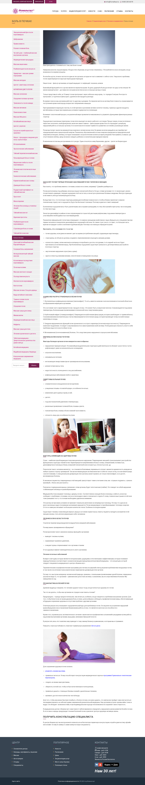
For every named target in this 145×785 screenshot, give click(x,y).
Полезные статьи (61, 765)
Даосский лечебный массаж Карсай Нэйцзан (24, 243)
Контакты (129, 11)
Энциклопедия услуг (77, 11)
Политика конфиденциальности (68, 781)
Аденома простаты (20, 217)
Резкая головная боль (21, 48)
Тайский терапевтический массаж (26, 153)
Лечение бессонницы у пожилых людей (25, 207)
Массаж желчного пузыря (23, 272)
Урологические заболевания (24, 149)
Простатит (17, 197)
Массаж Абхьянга (20, 117)
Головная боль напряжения (23, 249)
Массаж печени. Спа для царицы (25, 290)
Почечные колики (20, 267)
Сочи (50, 1)
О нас (100, 11)
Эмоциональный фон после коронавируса (23, 33)
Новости (91, 11)
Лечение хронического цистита (25, 333)
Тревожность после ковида (23, 103)
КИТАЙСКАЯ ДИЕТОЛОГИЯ (23, 89)
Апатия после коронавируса (23, 281)
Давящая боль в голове (22, 185)
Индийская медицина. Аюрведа (25, 352)
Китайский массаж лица (22, 121)
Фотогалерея (18, 758)
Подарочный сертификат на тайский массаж (23, 191)
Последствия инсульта (22, 276)
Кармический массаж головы (24, 181)
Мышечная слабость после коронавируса (23, 164)
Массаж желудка (20, 80)
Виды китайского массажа (23, 295)
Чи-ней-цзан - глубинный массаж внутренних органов (25, 54)
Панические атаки (20, 112)
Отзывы (119, 11)
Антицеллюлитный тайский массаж (23, 255)
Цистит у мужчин (19, 126)
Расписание (109, 11)
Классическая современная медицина (23, 358)
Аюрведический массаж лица (24, 320)
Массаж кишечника (20, 64)
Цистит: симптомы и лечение (24, 85)
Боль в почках (18, 238)
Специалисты (18, 765)
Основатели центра (20, 749)
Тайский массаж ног (21, 212)
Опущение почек (19, 306)
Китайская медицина (21, 347)
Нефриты (17, 324)
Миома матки (18, 315)
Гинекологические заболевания (25, 176)
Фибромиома (18, 39)
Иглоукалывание (19, 144)
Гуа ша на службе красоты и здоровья (23, 132)
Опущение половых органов (23, 98)
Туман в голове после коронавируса (21, 300)
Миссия (16, 755)
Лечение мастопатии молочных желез (25, 170)
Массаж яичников (20, 108)
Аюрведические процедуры (23, 60)
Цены (57, 755)
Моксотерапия (19, 201)
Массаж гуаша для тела (22, 329)
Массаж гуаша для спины (22, 311)
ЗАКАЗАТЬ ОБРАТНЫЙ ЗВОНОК (22, 1)
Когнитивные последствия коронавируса (23, 262)
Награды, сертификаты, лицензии (25, 752)
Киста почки (18, 285)
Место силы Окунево (62, 762)
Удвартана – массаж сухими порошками (23, 75)
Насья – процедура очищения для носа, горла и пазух (26, 138)
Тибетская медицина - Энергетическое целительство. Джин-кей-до (25, 340)
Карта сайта (16, 781)
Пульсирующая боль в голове (24, 158)
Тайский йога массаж (21, 233)
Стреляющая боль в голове (23, 228)
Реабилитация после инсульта (24, 69)
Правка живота (19, 44)
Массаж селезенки (20, 94)
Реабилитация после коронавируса (21, 223)
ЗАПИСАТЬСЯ (39, 1)
